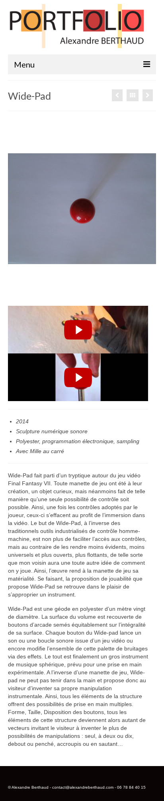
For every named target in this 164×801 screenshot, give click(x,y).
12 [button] (135, 294)
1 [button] (29, 294)
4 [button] (58, 294)
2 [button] (39, 294)
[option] (82, 208)
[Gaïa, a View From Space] (117, 95)
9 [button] (106, 294)
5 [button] (68, 294)
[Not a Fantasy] (148, 95)
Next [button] (145, 209)
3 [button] (49, 294)
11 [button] (125, 294)
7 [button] (87, 294)
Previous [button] (19, 209)
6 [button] (77, 294)
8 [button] (96, 294)
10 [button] (115, 294)
